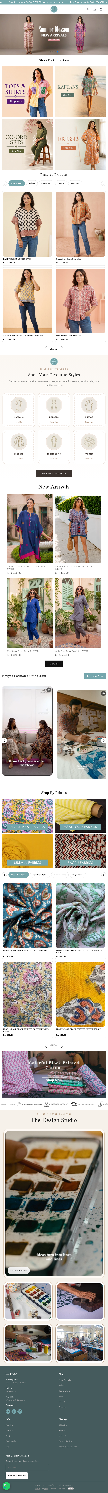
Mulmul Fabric (60, 874)
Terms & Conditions (68, 1446)
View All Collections (54, 473)
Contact (9, 1430)
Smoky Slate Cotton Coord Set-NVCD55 (71, 651)
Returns (62, 1430)
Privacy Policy (65, 1441)
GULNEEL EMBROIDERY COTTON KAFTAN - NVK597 (27, 568)
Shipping (63, 1425)
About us (10, 1425)
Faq (7, 1446)
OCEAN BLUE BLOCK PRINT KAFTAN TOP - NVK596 (74, 568)
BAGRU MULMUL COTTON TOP (17, 259)
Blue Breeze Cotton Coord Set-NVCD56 (24, 651)
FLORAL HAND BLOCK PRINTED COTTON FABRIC (25, 950)
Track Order (11, 1441)
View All (54, 349)
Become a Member (17, 1475)
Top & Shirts (64, 1390)
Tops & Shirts (16, 183)
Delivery (62, 1435)
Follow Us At (97, 675)
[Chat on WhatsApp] (6, 1486)
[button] (6, 9)
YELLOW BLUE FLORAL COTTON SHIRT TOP (23, 336)
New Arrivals (65, 1379)
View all (54, 663)
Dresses (61, 183)
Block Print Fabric (18, 874)
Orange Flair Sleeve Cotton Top (68, 259)
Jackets (62, 1401)
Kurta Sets (75, 183)
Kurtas (62, 1396)
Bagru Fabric (77, 874)
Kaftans (32, 183)
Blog (8, 1435)
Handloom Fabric (40, 874)
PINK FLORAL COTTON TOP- (69, 336)
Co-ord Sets (46, 183)
